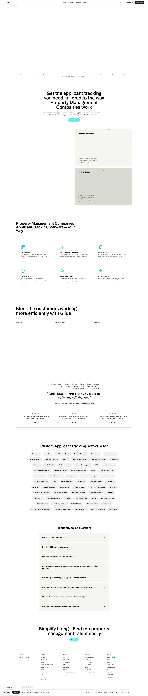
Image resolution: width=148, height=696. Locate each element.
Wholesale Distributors (98, 509)
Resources (78, 2)
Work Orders (44, 677)
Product (64, 2)
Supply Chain (66, 659)
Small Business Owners (62, 453)
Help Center (88, 662)
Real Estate (66, 667)
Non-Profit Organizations (97, 487)
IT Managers (110, 481)
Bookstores (114, 459)
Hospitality (65, 669)
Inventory (43, 654)
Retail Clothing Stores (53, 498)
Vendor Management (46, 662)
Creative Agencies (109, 465)
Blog (108, 659)
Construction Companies (82, 465)
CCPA (31, 686)
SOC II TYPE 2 (22, 686)
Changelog (110, 674)
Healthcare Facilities (107, 476)
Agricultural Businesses (80, 459)
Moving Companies (79, 487)
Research (109, 662)
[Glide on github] (129, 692)
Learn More (10, 689)
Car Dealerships (49, 465)
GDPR (27, 686)
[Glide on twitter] (122, 692)
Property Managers (110, 453)
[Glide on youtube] (116, 692)
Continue (16, 692)
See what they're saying (88, 403)
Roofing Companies (81, 498)
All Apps (43, 682)
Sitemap (100, 692)
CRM (42, 674)
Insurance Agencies (96, 481)
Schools (94, 498)
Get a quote (26, 56)
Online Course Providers (42, 492)
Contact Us (110, 692)
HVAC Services (81, 481)
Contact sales (129, 2)
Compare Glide (111, 667)
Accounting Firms (35, 459)
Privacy (92, 692)
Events (86, 667)
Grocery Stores (71, 476)
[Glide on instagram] (119, 692)
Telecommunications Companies (40, 509)
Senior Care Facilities (107, 498)
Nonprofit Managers (80, 453)
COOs (97, 465)
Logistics (43, 657)
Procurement (44, 659)
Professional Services (68, 672)
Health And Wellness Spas (88, 476)
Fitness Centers (39, 476)
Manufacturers (64, 487)
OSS (96, 692)
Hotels (54, 481)
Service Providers (42, 503)
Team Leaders (107, 503)
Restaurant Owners (95, 492)
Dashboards (44, 672)
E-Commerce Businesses (78, 470)
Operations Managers (60, 492)
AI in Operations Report (91, 672)
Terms (87, 692)
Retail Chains (38, 498)
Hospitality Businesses (41, 481)
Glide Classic (110, 677)
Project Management (46, 667)
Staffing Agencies (76, 503)
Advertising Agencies (51, 459)
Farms (93, 470)
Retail (64, 664)
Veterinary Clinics (81, 509)
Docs (86, 659)
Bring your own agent (23, 657)
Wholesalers (113, 509)
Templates (87, 654)
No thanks (7, 692)
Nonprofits (113, 487)
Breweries (37, 465)
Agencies (65, 459)
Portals (42, 669)
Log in (120, 2)
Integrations (110, 672)
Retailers (67, 498)
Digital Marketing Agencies (41, 470)
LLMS (105, 692)
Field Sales (43, 679)
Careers (109, 657)
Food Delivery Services (55, 476)
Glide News (88, 669)
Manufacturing (66, 662)
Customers (70, 2)
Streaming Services (92, 503)
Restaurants (109, 492)
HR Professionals (66, 481)
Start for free (139, 2)
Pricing (84, 2)
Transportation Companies (63, 509)
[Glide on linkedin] (125, 692)
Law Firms (35, 487)
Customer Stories (89, 657)
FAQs (108, 669)
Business (65, 654)
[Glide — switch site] (8, 2)
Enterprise (65, 657)
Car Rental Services (64, 465)
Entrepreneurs (95, 453)
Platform (20, 654)
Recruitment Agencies (78, 492)
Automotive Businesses (99, 459)
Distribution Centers (60, 470)
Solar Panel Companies (59, 503)
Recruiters (48, 453)
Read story (21, 362)
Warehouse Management (47, 664)
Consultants (36, 453)
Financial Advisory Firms (107, 470)
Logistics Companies (49, 487)
